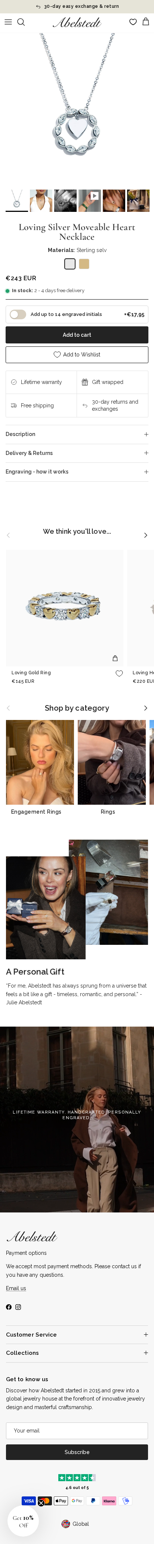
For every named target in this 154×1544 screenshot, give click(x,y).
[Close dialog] (148, 721)
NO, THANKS (115, 808)
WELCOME (115, 792)
